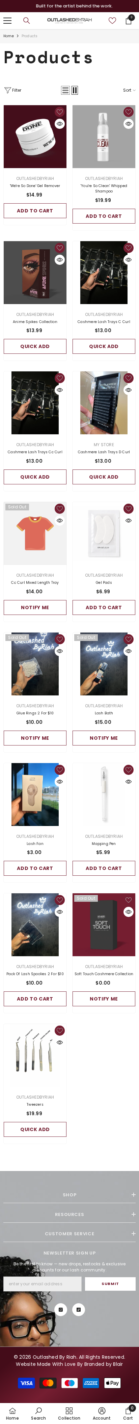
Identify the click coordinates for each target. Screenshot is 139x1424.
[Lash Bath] (104, 664)
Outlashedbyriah (35, 178)
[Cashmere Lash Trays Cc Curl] (35, 402)
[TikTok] (78, 1309)
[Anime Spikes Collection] (35, 272)
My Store (104, 444)
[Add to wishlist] (60, 112)
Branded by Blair (103, 1364)
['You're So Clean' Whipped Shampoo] (104, 136)
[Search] (27, 21)
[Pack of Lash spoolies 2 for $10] (35, 924)
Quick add (35, 346)
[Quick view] (60, 124)
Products (30, 36)
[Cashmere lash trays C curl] (104, 272)
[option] (69, 6)
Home (8, 36)
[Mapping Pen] (104, 794)
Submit (110, 1283)
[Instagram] (60, 1309)
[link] (38, 1413)
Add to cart (35, 210)
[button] (65, 90)
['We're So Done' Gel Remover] (35, 136)
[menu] (7, 21)
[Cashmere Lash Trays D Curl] (104, 402)
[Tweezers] (35, 1055)
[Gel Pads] (104, 533)
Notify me (35, 607)
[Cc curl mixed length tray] (35, 533)
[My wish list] (112, 20)
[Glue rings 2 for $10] (35, 664)
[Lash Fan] (35, 794)
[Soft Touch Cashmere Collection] (104, 924)
